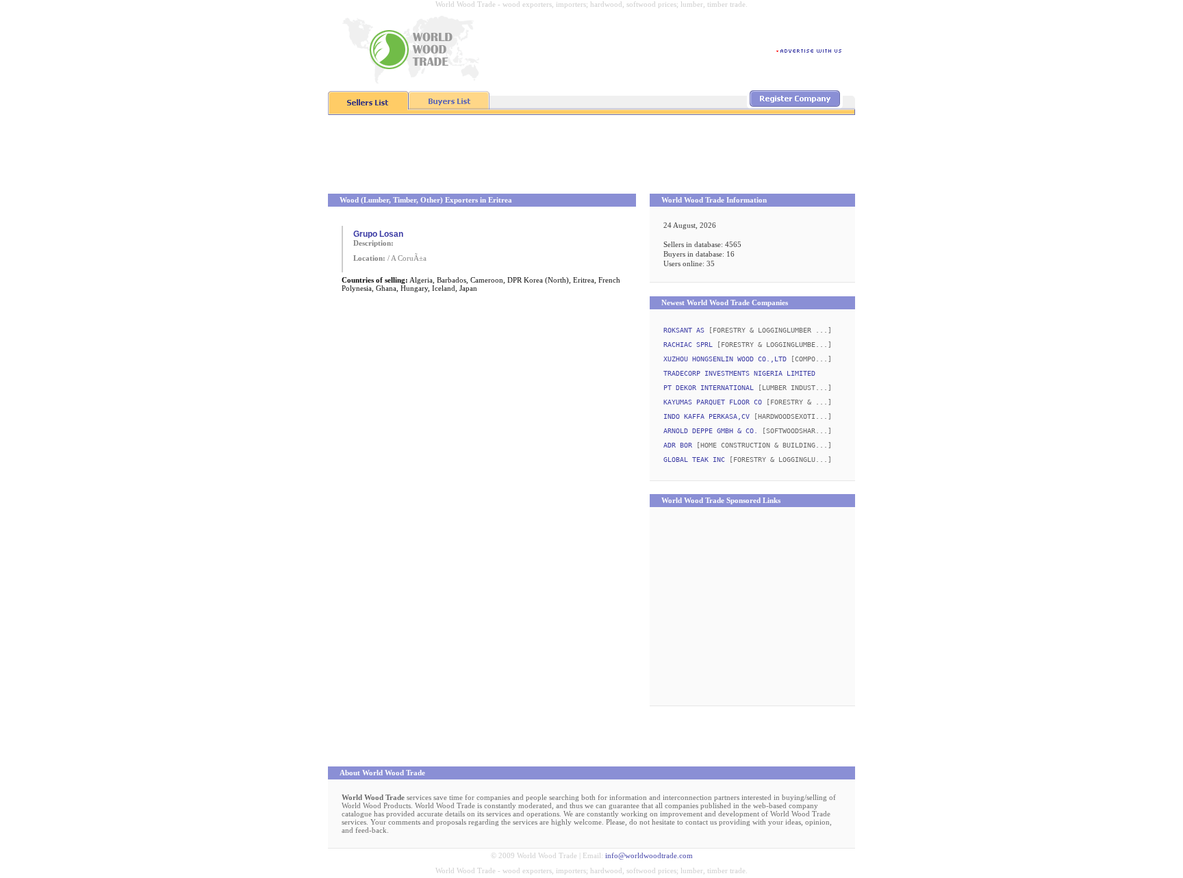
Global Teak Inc (694, 459)
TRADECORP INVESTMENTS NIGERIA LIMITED (739, 373)
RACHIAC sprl (688, 344)
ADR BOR (677, 445)
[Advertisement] (591, 156)
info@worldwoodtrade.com (649, 855)
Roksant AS (683, 330)
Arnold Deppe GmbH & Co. (710, 431)
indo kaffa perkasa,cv (706, 416)
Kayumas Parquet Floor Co (712, 402)
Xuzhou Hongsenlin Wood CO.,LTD (725, 359)
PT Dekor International (708, 387)
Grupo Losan (378, 234)
